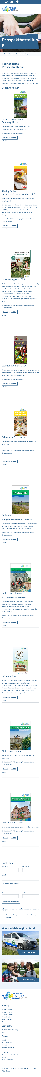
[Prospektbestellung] (20, 970)
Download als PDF (9, 138)
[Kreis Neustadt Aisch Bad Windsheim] (17, 2)
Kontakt (4, 1045)
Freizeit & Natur (9, 54)
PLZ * (3, 892)
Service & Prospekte (8, 1019)
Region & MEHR (7, 1009)
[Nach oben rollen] (37, 1073)
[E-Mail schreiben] (11, 2)
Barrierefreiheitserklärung (10, 1030)
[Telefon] (6, 2)
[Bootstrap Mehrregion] (9, 9)
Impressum (5, 1050)
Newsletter (5, 1040)
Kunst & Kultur (6, 1017)
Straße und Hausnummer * (10, 883)
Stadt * (24, 892)
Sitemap (5, 1005)
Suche (4, 1057)
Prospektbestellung (22, 54)
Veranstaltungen (7, 1042)
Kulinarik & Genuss (8, 1014)
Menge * (4, 140)
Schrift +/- (5, 1032)
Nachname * (26, 866)
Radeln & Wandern (7, 1012)
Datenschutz (6, 1052)
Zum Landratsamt (7, 1060)
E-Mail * (4, 875)
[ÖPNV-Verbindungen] (20, 943)
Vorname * (5, 866)
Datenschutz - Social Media (10, 1055)
